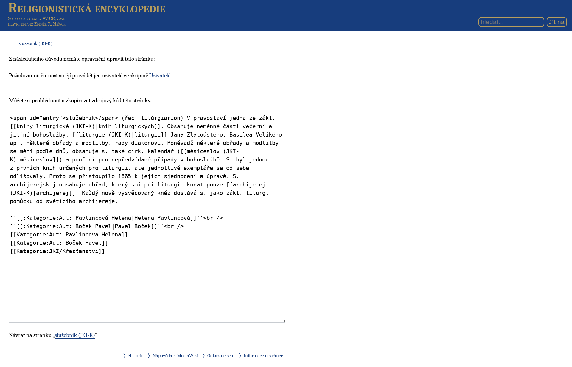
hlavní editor (20, 24)
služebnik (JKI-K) (35, 43)
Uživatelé (159, 75)
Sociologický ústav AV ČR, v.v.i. (37, 18)
